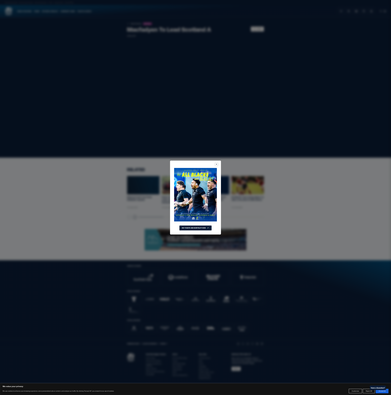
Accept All (382, 391)
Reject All (369, 391)
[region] (195, 389)
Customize (355, 391)
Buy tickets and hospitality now (194, 228)
